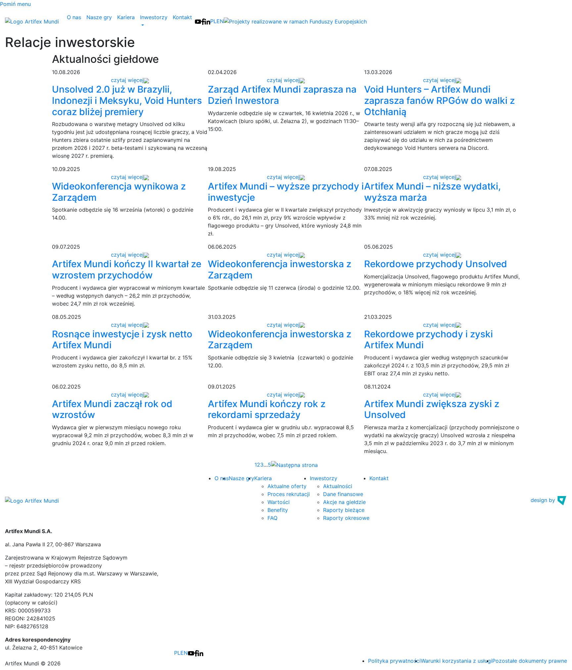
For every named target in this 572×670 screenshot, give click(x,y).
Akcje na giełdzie (344, 502)
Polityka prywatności (394, 660)
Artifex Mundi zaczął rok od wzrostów (112, 409)
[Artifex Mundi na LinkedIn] (207, 21)
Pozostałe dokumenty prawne (529, 660)
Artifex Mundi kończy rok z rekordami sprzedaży (266, 409)
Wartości (278, 502)
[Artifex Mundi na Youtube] (198, 21)
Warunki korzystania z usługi (456, 660)
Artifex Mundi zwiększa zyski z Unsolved (431, 409)
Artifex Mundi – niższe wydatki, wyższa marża (432, 192)
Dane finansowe (343, 494)
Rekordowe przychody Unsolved (435, 264)
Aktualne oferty (287, 486)
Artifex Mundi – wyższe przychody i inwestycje (286, 192)
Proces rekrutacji (288, 494)
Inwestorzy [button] (153, 17)
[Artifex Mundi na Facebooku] (203, 21)
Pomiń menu (15, 4)
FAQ (272, 518)
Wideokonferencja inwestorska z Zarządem (279, 269)
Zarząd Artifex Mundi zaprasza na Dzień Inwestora (282, 95)
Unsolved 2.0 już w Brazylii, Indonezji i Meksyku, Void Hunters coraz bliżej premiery (127, 100)
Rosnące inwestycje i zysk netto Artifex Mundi (122, 339)
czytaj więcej (127, 80)
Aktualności (337, 486)
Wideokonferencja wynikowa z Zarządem (119, 192)
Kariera (126, 17)
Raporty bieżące (343, 510)
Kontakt (182, 17)
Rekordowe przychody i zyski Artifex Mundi (428, 339)
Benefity (277, 510)
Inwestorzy (323, 478)
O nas (74, 17)
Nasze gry (99, 17)
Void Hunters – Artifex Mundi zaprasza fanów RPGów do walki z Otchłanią (439, 100)
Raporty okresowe (346, 518)
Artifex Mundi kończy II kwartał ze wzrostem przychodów (126, 269)
